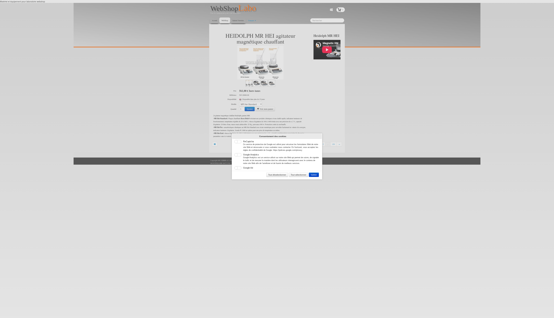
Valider (314, 175)
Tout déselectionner (277, 175)
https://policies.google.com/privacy (287, 150)
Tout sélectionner (298, 175)
